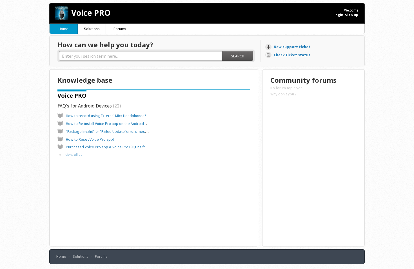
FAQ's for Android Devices (88, 105)
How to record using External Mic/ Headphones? (106, 115)
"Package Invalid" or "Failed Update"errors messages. (111, 131)
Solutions (92, 28)
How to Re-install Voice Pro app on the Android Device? (112, 123)
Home (63, 28)
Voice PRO (71, 95)
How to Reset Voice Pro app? (90, 139)
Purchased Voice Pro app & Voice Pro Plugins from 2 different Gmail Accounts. (131, 146)
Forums (119, 28)
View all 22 (74, 154)
